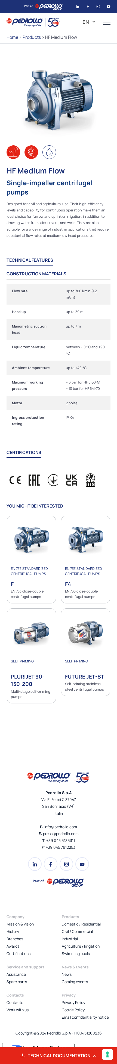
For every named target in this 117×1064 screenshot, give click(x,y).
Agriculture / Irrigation (81, 946)
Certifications (18, 953)
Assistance (16, 974)
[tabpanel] (58, 357)
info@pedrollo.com (60, 826)
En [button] (86, 22)
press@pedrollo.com (61, 833)
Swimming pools (76, 953)
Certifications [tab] (24, 452)
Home (12, 37)
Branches (15, 938)
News (67, 974)
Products (32, 37)
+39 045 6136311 (60, 840)
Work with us (18, 1009)
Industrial (70, 938)
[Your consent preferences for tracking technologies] (107, 1054)
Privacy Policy (73, 1002)
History (13, 931)
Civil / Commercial (77, 931)
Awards (13, 946)
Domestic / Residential (81, 924)
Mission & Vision (20, 924)
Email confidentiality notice (85, 1017)
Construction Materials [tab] (36, 274)
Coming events (75, 981)
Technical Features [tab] (30, 260)
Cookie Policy (73, 1009)
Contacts (15, 1002)
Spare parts (17, 981)
